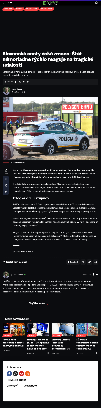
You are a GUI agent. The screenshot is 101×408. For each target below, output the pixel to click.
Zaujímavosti (31, 9)
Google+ (57, 292)
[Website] (90, 275)
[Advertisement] (50, 31)
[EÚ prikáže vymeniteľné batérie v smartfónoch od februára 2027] (87, 329)
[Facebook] (93, 275)
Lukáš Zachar (17, 89)
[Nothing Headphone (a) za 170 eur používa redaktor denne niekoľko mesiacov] (38, 329)
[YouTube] (96, 275)
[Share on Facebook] (15, 82)
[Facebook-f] (9, 373)
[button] (5, 2)
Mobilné (30, 211)
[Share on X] (19, 82)
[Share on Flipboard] (24, 82)
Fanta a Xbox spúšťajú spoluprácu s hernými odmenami (13, 343)
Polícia (24, 251)
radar (30, 251)
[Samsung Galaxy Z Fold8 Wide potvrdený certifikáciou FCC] (63, 329)
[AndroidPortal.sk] (50, 3)
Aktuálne (8, 9)
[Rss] (27, 373)
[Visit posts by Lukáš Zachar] (7, 91)
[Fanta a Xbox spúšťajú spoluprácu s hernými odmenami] (14, 329)
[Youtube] (21, 373)
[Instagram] (15, 373)
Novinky (19, 9)
